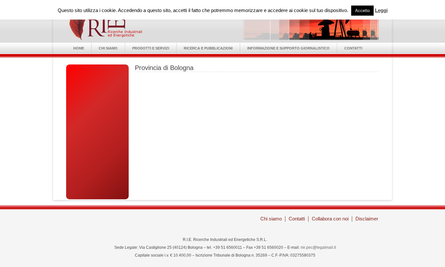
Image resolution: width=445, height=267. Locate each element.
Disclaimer (366, 218)
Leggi (381, 10)
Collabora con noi (330, 218)
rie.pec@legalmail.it (318, 247)
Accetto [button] (362, 10)
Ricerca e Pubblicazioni (208, 48)
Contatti (353, 48)
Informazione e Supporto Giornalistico (288, 48)
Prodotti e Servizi (150, 48)
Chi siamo (108, 48)
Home (78, 48)
